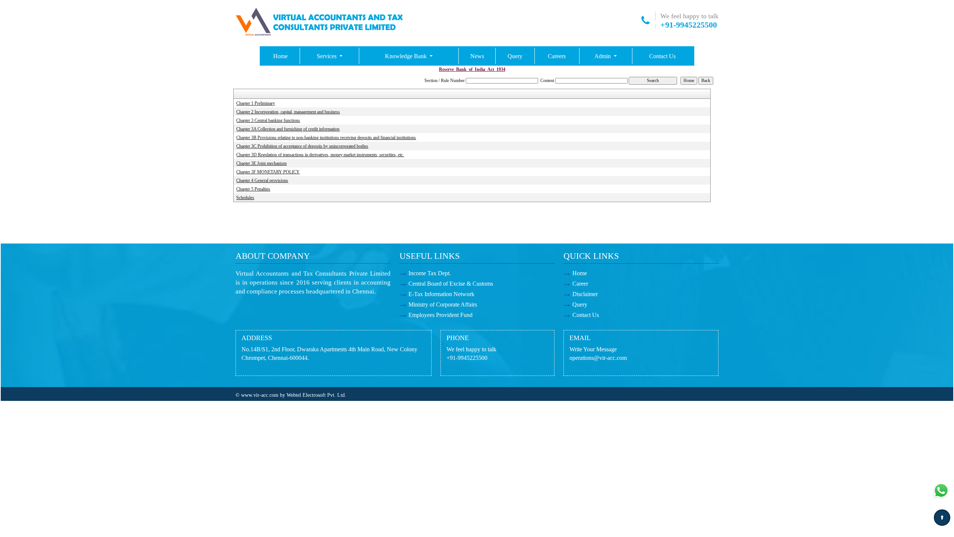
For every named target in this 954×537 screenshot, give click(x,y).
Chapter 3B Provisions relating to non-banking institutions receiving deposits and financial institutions (326, 137)
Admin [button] (603, 56)
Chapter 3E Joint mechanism (261, 163)
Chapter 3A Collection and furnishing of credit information (287, 129)
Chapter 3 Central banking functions (268, 120)
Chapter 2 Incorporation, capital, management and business (288, 111)
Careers (557, 56)
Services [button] (327, 56)
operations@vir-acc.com (598, 358)
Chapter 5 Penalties (253, 189)
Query (515, 56)
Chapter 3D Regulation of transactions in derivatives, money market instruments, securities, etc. (320, 154)
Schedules (245, 197)
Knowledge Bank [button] (406, 56)
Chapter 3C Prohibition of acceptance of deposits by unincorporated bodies (302, 146)
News (477, 56)
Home (280, 56)
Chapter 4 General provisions (262, 180)
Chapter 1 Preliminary (255, 103)
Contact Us (662, 56)
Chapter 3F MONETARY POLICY (268, 172)
